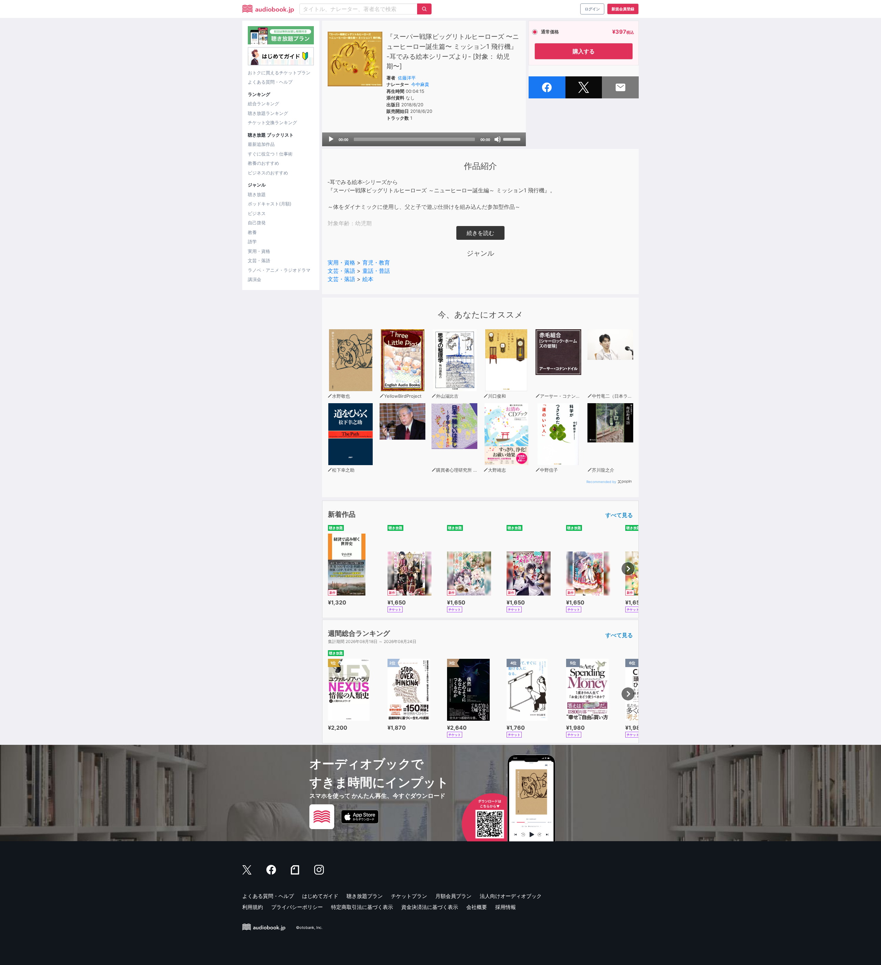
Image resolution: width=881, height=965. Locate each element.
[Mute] (497, 139)
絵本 (367, 279)
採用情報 (505, 907)
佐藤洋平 (407, 78)
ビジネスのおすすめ (268, 172)
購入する (584, 51)
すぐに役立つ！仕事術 (270, 154)
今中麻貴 (420, 84)
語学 (252, 241)
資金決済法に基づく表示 (429, 907)
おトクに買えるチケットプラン (279, 72)
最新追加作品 (261, 144)
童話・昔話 (376, 270)
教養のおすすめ (263, 163)
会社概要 (476, 907)
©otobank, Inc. (309, 927)
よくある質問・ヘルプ (270, 82)
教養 (252, 232)
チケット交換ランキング (272, 122)
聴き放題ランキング (268, 113)
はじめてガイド (320, 896)
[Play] (331, 139)
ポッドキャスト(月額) (269, 203)
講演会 (254, 279)
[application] (424, 139)
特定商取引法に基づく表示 (362, 907)
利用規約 (252, 907)
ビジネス (257, 213)
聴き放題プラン (365, 896)
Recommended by (601, 482)
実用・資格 (259, 251)
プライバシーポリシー (297, 907)
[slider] (512, 138)
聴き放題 (257, 194)
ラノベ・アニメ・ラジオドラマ (279, 270)
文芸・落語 (259, 260)
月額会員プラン (453, 896)
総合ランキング (263, 103)
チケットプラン (409, 896)
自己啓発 (257, 222)
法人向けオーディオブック (511, 896)
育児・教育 (376, 262)
